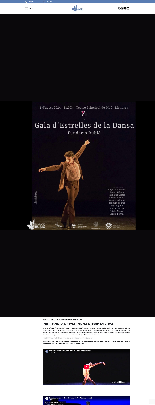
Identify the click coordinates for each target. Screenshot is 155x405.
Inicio (44, 320)
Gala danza (51, 320)
